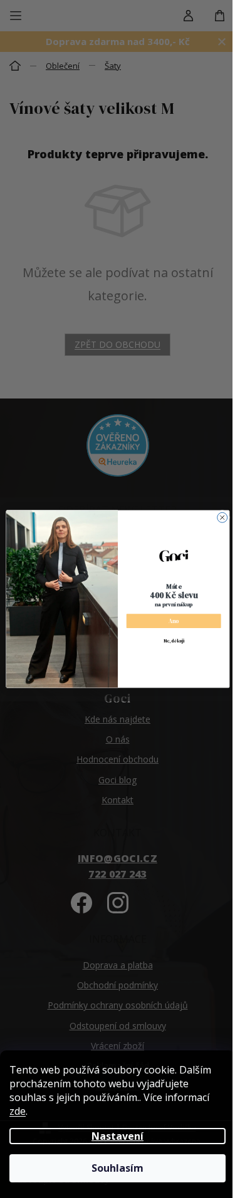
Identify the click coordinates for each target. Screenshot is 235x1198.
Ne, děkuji (173, 641)
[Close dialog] (222, 517)
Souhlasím (117, 1168)
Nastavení (117, 1136)
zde (17, 1111)
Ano (173, 621)
